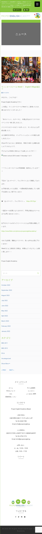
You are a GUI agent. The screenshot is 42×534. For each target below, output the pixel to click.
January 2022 (5, 331)
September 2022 (6, 290)
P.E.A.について (10, 391)
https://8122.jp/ (31, 201)
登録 (27, 10)
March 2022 (5, 321)
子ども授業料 (31, 388)
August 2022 (5, 295)
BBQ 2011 (4, 343)
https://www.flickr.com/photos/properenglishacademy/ (19, 231)
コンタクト (31, 391)
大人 (10, 394)
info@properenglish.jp (23, 424)
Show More (5, 363)
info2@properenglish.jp (23, 439)
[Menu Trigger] (37, 4)
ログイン (18, 10)
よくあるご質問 (31, 394)
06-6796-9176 (22, 436)
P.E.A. (3, 353)
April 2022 (4, 316)
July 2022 (4, 300)
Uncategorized (6, 358)
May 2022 (4, 311)
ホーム (11, 388)
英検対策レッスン (10, 397)
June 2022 (4, 306)
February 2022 (6, 326)
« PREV (3, 370)
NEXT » (11, 370)
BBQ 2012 (4, 348)
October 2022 (5, 285)
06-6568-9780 (22, 421)
